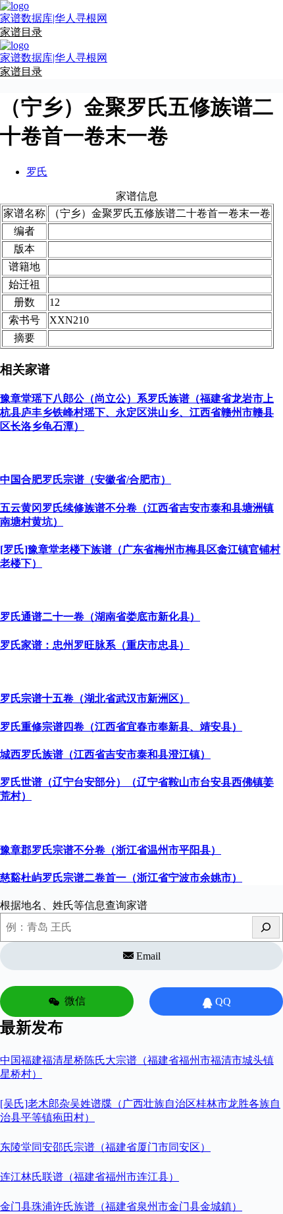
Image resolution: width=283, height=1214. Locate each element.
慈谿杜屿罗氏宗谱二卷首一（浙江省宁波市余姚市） (121, 877)
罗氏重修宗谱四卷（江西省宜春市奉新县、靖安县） (121, 726)
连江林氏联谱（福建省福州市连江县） (89, 1176)
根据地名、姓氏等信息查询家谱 (73, 905)
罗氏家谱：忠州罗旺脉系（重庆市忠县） (95, 644)
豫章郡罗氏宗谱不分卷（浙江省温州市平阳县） (110, 849)
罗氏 (36, 171)
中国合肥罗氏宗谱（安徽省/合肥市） (85, 479)
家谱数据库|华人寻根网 (53, 18)
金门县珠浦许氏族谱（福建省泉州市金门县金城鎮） (121, 1206)
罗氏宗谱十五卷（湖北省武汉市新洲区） (95, 698)
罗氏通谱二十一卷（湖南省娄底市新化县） (100, 616)
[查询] (266, 927)
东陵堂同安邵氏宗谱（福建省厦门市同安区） (105, 1147)
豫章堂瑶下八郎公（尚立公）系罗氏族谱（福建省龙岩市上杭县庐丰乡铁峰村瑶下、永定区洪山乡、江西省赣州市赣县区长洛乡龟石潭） (137, 412)
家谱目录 (21, 32)
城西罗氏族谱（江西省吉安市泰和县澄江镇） (105, 754)
